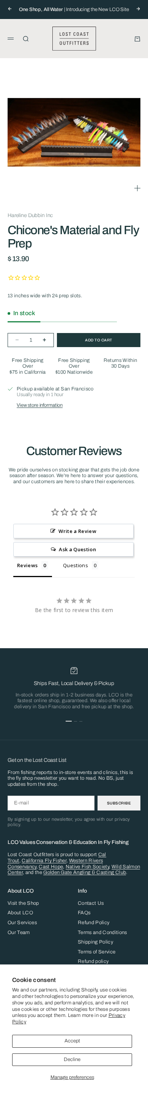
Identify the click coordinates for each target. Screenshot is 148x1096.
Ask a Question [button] (77, 549)
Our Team (19, 932)
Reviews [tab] (27, 565)
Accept (72, 1041)
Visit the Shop (23, 903)
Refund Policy (93, 922)
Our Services (22, 922)
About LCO (20, 912)
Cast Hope (51, 866)
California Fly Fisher (44, 860)
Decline (72, 1059)
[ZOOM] (137, 188)
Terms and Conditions (102, 932)
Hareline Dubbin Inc (30, 215)
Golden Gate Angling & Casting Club (84, 872)
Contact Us (91, 903)
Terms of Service (96, 952)
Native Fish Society (87, 866)
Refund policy (93, 961)
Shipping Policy (95, 942)
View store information (40, 405)
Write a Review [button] (77, 531)
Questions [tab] (75, 565)
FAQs (84, 912)
